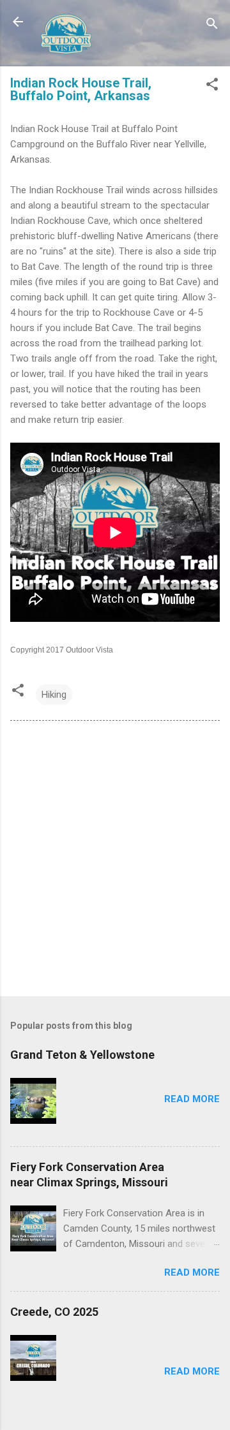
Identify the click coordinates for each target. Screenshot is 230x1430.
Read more (192, 1099)
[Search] (212, 25)
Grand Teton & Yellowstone (82, 1054)
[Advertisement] (115, 861)
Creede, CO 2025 (54, 1311)
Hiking (54, 694)
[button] (212, 86)
